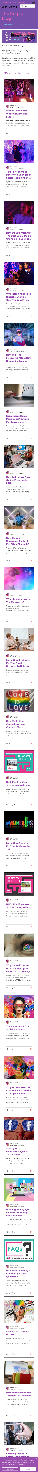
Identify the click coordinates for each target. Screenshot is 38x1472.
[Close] (35, 1459)
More (27, 73)
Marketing (17, 73)
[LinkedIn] (11, 6)
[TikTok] (17, 6)
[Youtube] (14, 6)
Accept (28, 1469)
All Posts (7, 73)
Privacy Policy (21, 1464)
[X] (8, 6)
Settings (10, 1469)
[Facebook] (6, 6)
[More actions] (31, 106)
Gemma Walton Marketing (14, 3)
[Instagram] (3, 6)
